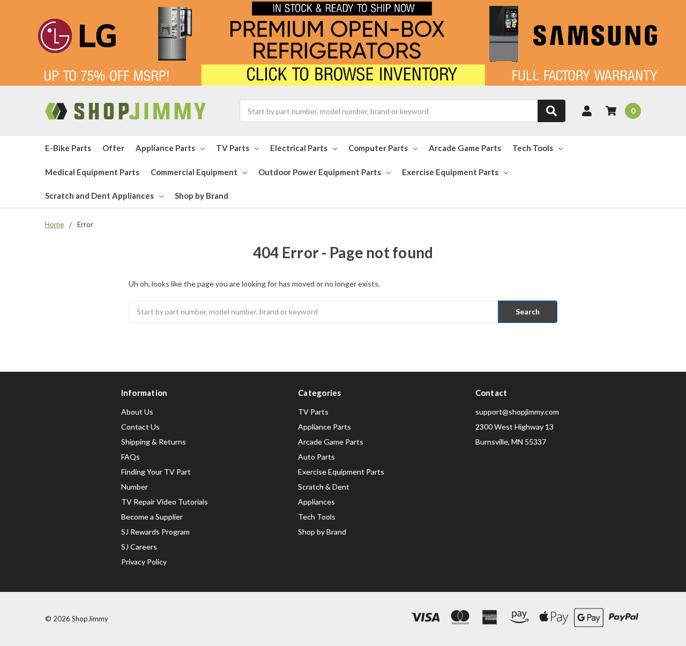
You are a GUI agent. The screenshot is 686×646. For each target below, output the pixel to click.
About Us (137, 411)
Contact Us (140, 426)
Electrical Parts (298, 148)
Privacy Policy (144, 561)
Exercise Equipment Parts (450, 172)
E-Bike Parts (68, 148)
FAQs (130, 456)
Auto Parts (316, 456)
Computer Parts (378, 148)
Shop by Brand (201, 195)
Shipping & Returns (153, 441)
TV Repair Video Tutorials (164, 501)
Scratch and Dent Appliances (99, 195)
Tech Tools (532, 148)
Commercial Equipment (194, 172)
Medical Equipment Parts (92, 172)
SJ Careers (139, 546)
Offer (113, 148)
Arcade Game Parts (465, 148)
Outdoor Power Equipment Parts (319, 172)
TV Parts (232, 148)
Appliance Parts (165, 148)
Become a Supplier (152, 516)
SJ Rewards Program (155, 531)
